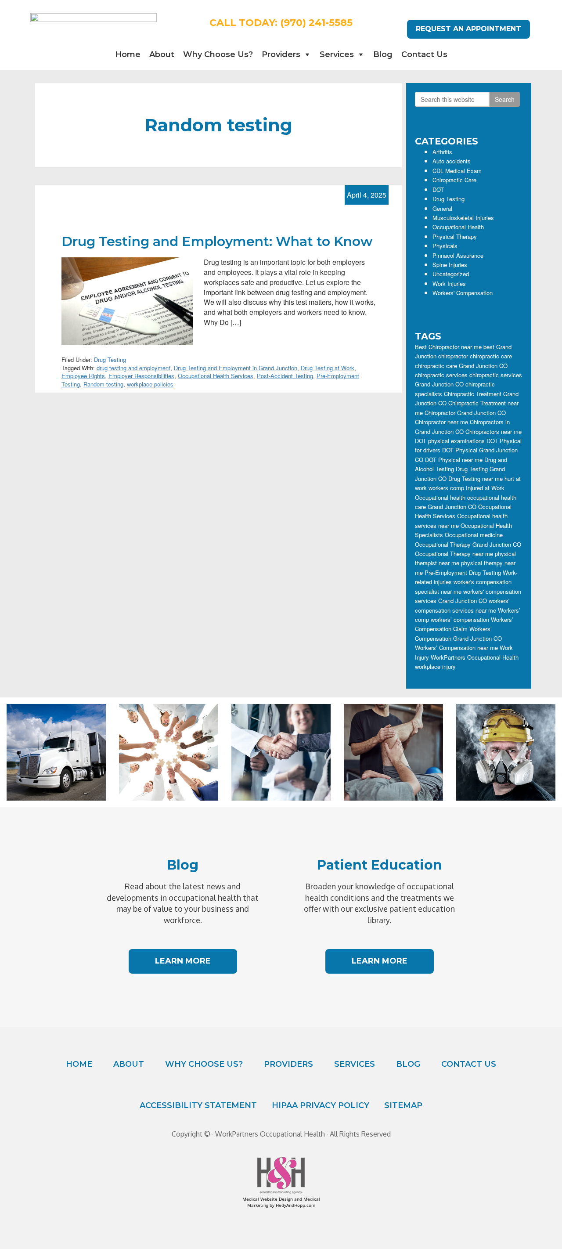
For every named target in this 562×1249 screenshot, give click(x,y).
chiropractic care (491, 356)
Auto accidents (451, 161)
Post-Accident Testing (285, 376)
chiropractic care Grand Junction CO (461, 365)
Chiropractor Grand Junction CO (465, 412)
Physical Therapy (454, 236)
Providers (281, 54)
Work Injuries (449, 283)
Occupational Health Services (215, 376)
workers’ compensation (460, 619)
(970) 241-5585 (316, 23)
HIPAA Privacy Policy (320, 1105)
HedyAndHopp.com (295, 1205)
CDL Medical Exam (457, 170)
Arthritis (442, 152)
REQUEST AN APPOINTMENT (468, 29)
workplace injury (435, 666)
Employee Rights (83, 376)
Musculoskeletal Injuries (463, 217)
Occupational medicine (474, 535)
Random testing (103, 384)
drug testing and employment (133, 368)
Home (127, 54)
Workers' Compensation (462, 293)
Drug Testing (110, 359)
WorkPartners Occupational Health (475, 657)
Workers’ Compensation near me (456, 647)
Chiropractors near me (493, 431)
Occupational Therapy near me (454, 553)
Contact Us (424, 54)
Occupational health (440, 497)
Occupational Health (458, 227)
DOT (438, 189)
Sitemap (403, 1105)
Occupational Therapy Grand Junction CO (468, 544)
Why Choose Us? (218, 54)
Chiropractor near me (441, 422)
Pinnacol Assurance (457, 255)
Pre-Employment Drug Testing (463, 572)
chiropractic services (441, 375)
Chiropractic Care (454, 180)
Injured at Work (485, 488)
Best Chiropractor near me (448, 347)
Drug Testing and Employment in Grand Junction (235, 368)
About (161, 54)
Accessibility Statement (198, 1105)
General (442, 208)
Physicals (445, 246)
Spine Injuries (449, 264)
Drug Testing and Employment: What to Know (217, 241)
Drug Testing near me (475, 478)
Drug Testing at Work (327, 368)
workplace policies (150, 384)
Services (337, 54)
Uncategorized (450, 274)
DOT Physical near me (454, 459)
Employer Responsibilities (141, 376)
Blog (383, 54)
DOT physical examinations (450, 441)
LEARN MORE (183, 961)
